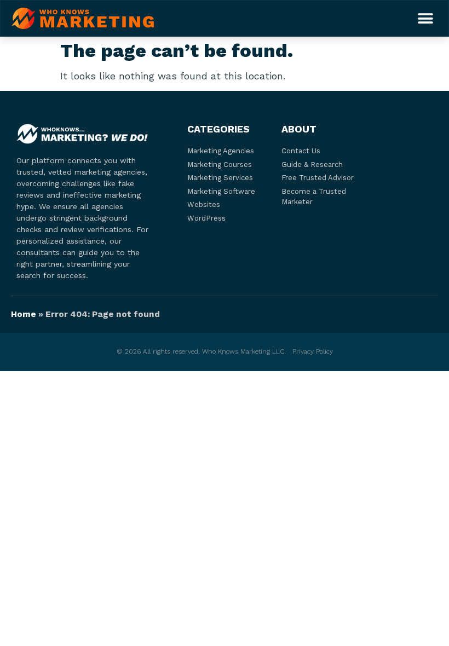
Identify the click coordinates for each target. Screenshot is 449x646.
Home (23, 314)
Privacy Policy (312, 351)
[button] (425, 18)
